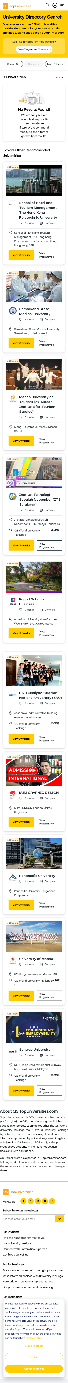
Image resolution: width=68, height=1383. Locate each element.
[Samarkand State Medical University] (13, 310)
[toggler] (62, 4)
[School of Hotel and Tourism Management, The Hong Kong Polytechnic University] (13, 204)
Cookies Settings (34, 1345)
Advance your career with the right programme (33, 1270)
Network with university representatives (28, 1281)
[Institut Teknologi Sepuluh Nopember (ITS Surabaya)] (13, 496)
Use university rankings (17, 1243)
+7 (39, 717)
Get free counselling (15, 1254)
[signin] (55, 4)
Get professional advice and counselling (28, 1287)
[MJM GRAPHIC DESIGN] (13, 794)
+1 (20, 431)
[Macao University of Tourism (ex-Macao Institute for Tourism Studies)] (13, 398)
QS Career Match (11, 1158)
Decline (34, 1357)
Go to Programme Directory (32, 49)
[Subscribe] (59, 1218)
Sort (57, 77)
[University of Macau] (13, 960)
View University (21, 255)
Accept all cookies (34, 1368)
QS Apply (42, 1142)
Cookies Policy (34, 1337)
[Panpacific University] (13, 877)
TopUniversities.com (12, 1117)
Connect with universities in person (25, 1249)
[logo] (17, 5)
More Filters (54, 64)
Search (11, 64)
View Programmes (46, 255)
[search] (48, 5)
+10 (28, 812)
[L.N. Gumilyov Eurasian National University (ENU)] (13, 694)
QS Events (23, 1142)
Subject (32, 64)
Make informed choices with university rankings (33, 1276)
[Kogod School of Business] (13, 601)
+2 (45, 333)
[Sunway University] (13, 1051)
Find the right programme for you (24, 1238)
